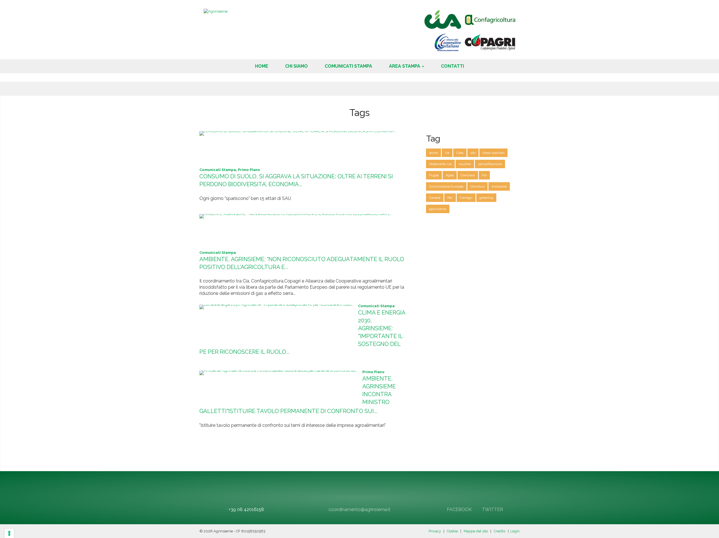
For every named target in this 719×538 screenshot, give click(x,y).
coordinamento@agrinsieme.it (359, 509)
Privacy (435, 531)
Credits (499, 531)
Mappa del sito (476, 531)
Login (515, 531)
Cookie (452, 531)
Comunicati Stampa (217, 170)
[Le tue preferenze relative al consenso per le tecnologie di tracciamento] (9, 533)
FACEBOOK (459, 509)
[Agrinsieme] (215, 11)
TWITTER (492, 509)
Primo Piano (249, 170)
